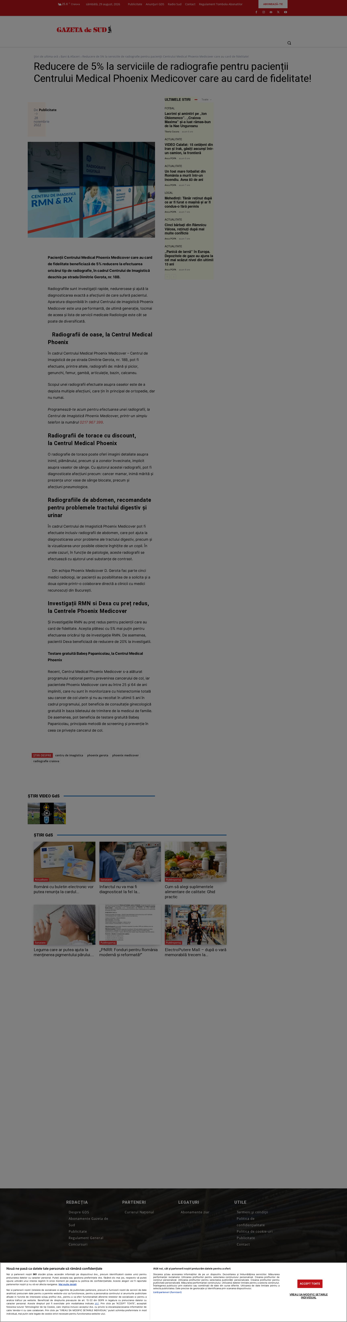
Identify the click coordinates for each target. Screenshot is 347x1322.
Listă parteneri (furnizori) (167, 1292)
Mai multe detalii (68, 1284)
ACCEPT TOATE (310, 1283)
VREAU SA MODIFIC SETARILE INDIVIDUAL (309, 1296)
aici (97, 1303)
